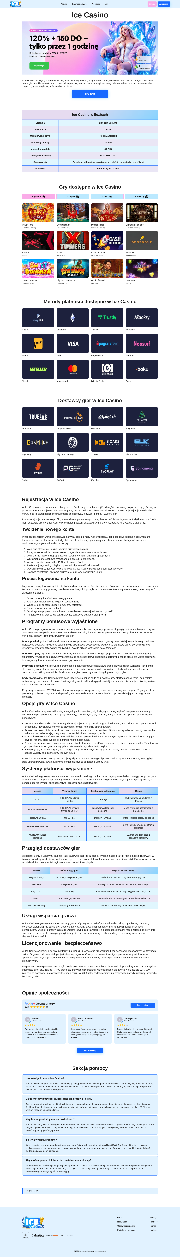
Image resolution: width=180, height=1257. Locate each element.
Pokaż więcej (90, 1050)
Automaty (139, 196)
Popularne (36, 196)
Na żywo (71, 196)
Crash (105, 196)
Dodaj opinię (142, 1005)
